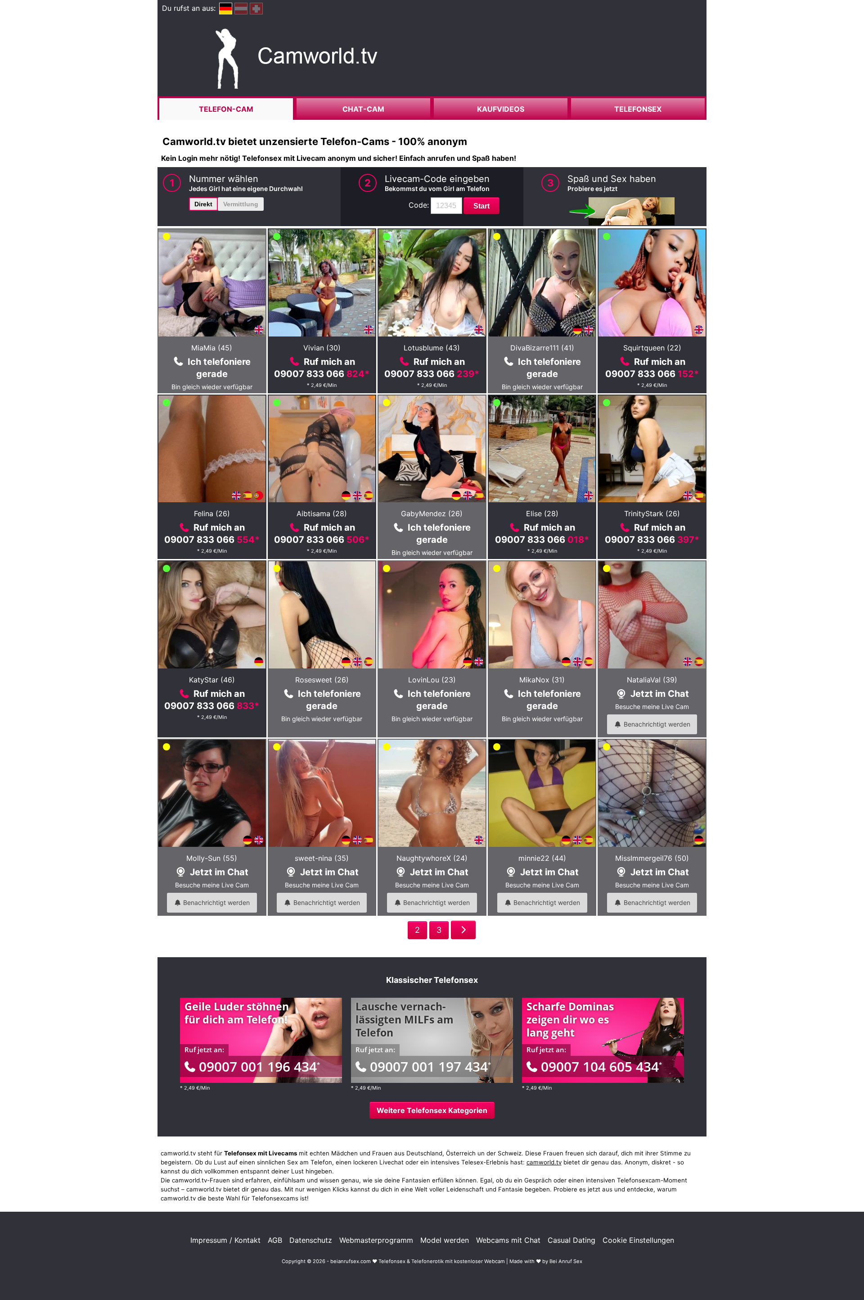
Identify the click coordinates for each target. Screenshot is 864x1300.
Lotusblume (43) (432, 347)
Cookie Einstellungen (638, 1240)
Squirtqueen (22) (652, 347)
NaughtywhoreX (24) (432, 858)
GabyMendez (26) (432, 513)
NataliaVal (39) (652, 679)
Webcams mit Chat (508, 1240)
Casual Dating (571, 1240)
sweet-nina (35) (322, 858)
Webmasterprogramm (376, 1240)
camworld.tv (544, 1162)
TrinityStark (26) (652, 513)
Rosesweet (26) (322, 679)
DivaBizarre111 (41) (542, 347)
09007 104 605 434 (601, 1066)
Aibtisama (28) (322, 513)
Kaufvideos (500, 109)
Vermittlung (240, 204)
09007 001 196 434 (259, 1066)
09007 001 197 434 (430, 1066)
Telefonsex (638, 109)
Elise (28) (542, 513)
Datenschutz (310, 1240)
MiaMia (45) (211, 347)
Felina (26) (212, 513)
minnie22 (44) (542, 858)
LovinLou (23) (432, 679)
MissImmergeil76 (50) (652, 858)
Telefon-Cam (226, 109)
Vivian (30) (322, 347)
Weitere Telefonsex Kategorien (432, 1110)
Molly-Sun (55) (211, 858)
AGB (275, 1240)
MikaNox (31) (542, 679)
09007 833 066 (321, 373)
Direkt (203, 204)
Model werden (444, 1240)
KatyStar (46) (212, 679)
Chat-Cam (363, 109)
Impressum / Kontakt (225, 1240)
